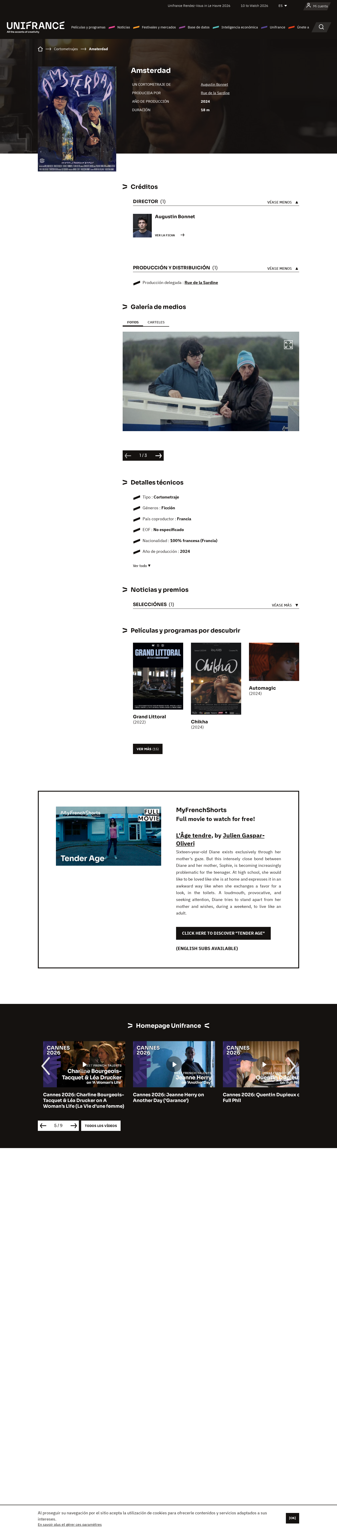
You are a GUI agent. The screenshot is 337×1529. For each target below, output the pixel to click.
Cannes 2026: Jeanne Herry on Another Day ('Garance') (163, 1097)
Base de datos (199, 27)
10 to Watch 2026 (254, 5)
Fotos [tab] (132, 322)
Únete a (303, 27)
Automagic (262, 688)
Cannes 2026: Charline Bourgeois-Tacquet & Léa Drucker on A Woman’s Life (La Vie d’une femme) (78, 1100)
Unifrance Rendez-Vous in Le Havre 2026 (199, 5)
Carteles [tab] (156, 322)
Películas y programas (88, 27)
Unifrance (277, 27)
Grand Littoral (149, 717)
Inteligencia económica (239, 27)
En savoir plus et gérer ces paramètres (70, 1524)
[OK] (292, 1518)
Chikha (199, 722)
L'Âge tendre (193, 835)
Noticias (123, 27)
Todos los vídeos (101, 1126)
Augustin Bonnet (214, 84)
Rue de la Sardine (215, 93)
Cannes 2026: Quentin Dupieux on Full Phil (258, 1097)
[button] (288, 345)
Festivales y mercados (159, 27)
